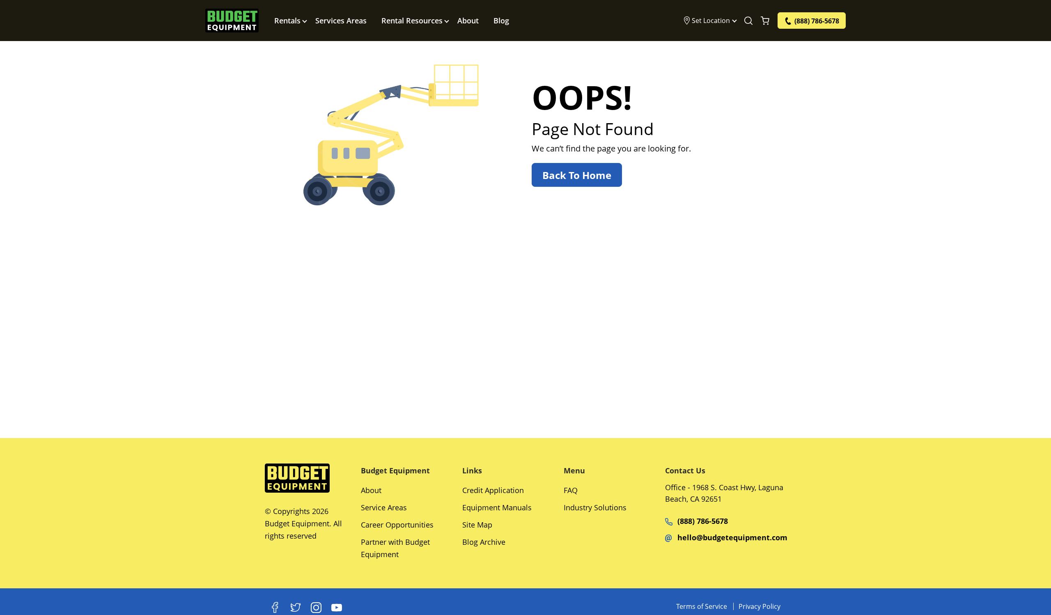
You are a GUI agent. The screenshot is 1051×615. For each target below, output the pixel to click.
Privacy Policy (759, 606)
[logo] (232, 20)
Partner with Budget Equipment (395, 548)
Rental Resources (412, 20)
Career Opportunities (397, 525)
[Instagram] (316, 607)
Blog (501, 20)
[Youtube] (336, 607)
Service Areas (384, 507)
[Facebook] (275, 607)
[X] (295, 607)
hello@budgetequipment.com (732, 537)
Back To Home (576, 175)
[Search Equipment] (748, 20)
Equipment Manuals (497, 507)
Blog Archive (483, 542)
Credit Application (493, 490)
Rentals (287, 20)
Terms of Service (701, 606)
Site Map (477, 525)
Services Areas (341, 20)
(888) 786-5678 (702, 521)
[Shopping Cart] (765, 20)
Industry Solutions (595, 507)
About (468, 20)
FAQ (571, 490)
